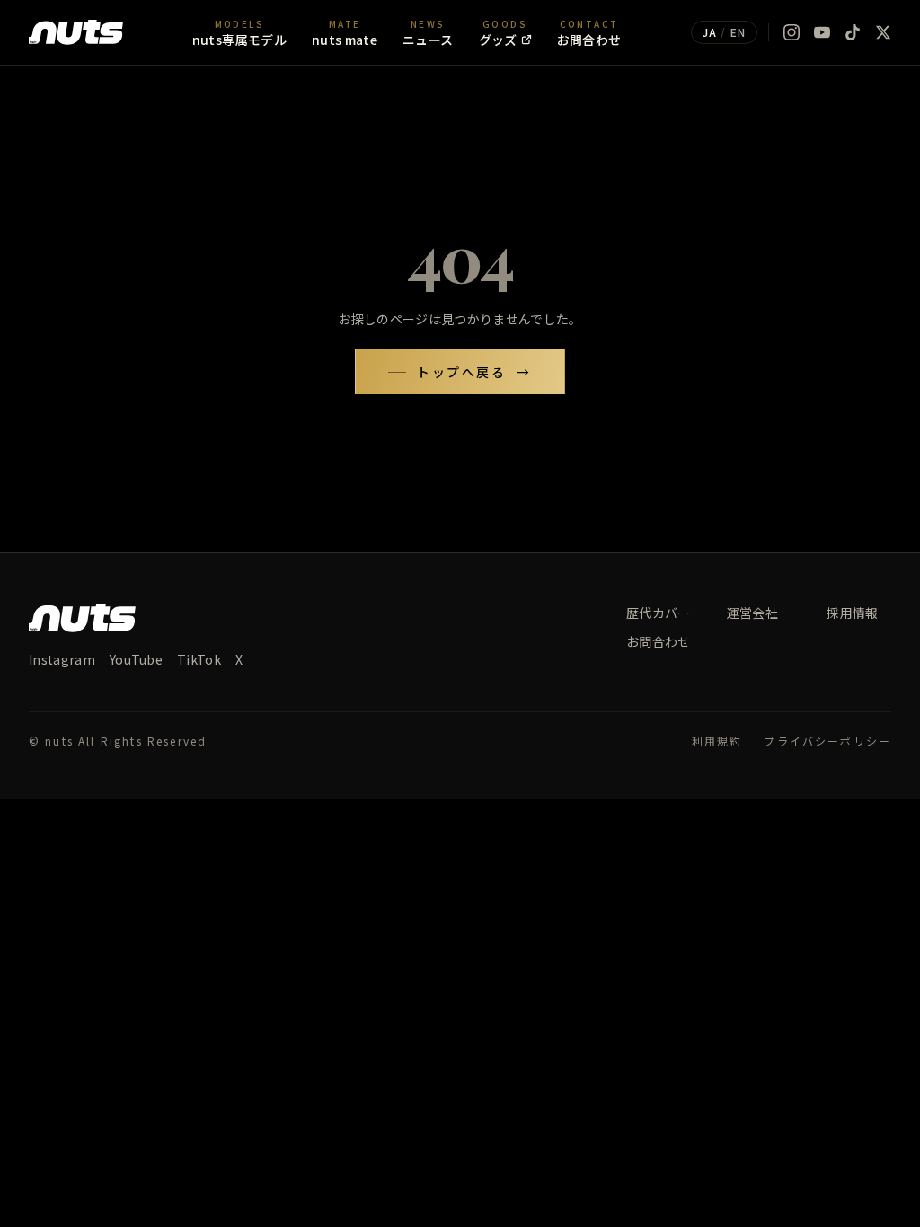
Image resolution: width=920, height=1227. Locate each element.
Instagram (62, 659)
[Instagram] (791, 32)
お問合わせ (658, 641)
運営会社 (752, 613)
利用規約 (717, 741)
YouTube (136, 659)
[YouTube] (822, 32)
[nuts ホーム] (76, 32)
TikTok (199, 659)
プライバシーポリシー (827, 741)
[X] (883, 32)
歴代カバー (658, 613)
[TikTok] (853, 32)
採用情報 (852, 613)
